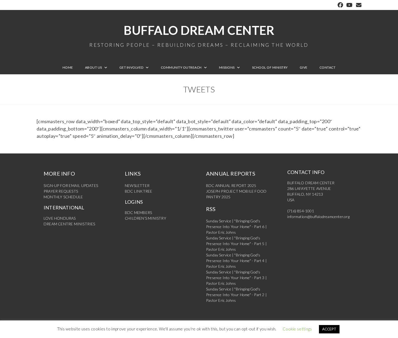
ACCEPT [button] (329, 329)
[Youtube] (349, 5)
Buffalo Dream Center (199, 35)
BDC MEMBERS (138, 212)
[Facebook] (340, 5)
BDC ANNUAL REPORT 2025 (231, 185)
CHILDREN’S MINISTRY (145, 218)
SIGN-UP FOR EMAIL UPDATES (71, 185)
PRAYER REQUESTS (61, 191)
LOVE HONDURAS (60, 218)
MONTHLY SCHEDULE (63, 197)
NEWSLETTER (137, 185)
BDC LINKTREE (138, 191)
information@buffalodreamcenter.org (318, 216)
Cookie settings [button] (297, 328)
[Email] (357, 5)
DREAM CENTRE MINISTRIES (69, 224)
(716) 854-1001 (300, 211)
